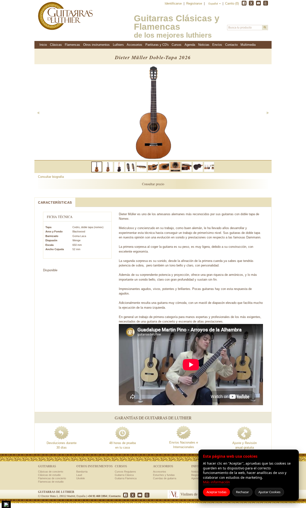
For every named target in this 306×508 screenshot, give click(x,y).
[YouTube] (258, 3)
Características (55, 202)
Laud (79, 474)
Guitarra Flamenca (126, 478)
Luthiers (118, 44)
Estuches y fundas (164, 474)
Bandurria (81, 471)
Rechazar (242, 492)
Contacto (115, 496)
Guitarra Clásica (124, 474)
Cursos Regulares (125, 471)
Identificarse (174, 3)
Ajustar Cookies (269, 492)
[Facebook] (244, 3)
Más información (216, 482)
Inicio (43, 44)
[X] (251, 3)
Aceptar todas (216, 492)
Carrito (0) (232, 3)
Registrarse (194, 3)
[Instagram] (265, 3)
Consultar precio (153, 184)
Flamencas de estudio (51, 481)
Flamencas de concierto (52, 478)
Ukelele (80, 478)
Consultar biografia (51, 177)
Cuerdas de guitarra (164, 478)
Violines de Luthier (194, 494)
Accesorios (159, 471)
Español (213, 3)
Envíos (217, 44)
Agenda (190, 44)
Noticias (203, 44)
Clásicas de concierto (50, 471)
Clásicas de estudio (49, 474)
